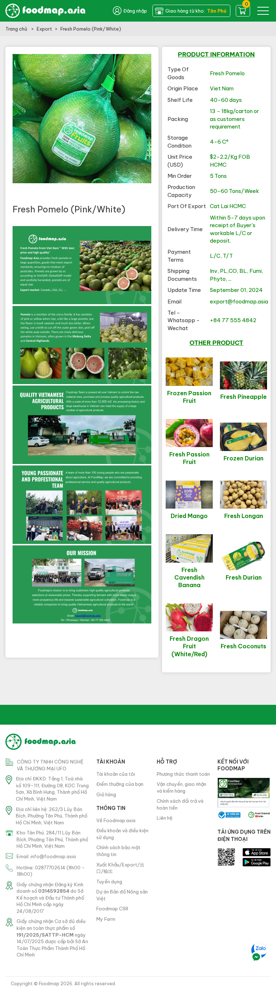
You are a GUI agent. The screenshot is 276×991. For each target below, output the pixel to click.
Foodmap (49, 983)
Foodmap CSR (112, 908)
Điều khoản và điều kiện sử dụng (122, 834)
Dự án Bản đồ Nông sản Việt (122, 895)
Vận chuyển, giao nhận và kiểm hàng (181, 787)
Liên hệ (164, 818)
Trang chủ (16, 29)
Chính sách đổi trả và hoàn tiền (180, 804)
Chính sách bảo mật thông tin (118, 850)
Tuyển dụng (109, 881)
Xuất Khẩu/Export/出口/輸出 (120, 868)
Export (44, 29)
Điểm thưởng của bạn (119, 784)
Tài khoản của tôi (115, 774)
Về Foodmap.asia (115, 820)
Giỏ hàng (106, 794)
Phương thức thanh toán (183, 774)
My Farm (105, 919)
